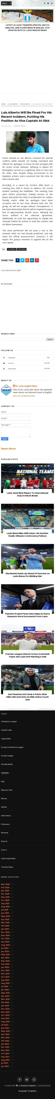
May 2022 (5, 1031)
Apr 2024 (5, 957)
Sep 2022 (5, 1018)
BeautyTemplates (28, 1085)
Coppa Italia (6, 738)
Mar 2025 (5, 922)
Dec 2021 (5, 1047)
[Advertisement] (27, 64)
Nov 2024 (5, 935)
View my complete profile (24, 396)
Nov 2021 (5, 1050)
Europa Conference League (12, 747)
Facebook (29, 358)
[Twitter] (48, 3)
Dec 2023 (5, 970)
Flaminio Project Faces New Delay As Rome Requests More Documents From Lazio (27, 615)
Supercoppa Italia (8, 858)
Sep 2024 (5, 941)
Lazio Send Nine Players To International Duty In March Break (27, 494)
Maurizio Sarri (6, 790)
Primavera (5, 824)
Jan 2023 (5, 1005)
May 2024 (5, 954)
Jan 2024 (5, 967)
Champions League (9, 721)
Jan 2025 (5, 929)
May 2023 (5, 993)
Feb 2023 (5, 1002)
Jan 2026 (5, 890)
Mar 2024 (5, 961)
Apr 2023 (5, 996)
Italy (2, 781)
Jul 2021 (4, 1063)
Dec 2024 (5, 932)
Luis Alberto (12, 104)
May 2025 (5, 916)
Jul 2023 (4, 986)
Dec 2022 (5, 1008)
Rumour (4, 841)
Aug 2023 (5, 983)
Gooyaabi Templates (27, 1091)
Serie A (4, 850)
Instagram (29, 369)
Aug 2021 (5, 1060)
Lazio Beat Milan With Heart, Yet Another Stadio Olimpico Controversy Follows (27, 534)
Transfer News (7, 867)
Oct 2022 (5, 1015)
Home (3, 104)
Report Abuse (8, 448)
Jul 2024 (4, 948)
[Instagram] (52, 3)
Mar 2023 (5, 999)
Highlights (5, 773)
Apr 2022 (5, 1034)
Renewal (4, 832)
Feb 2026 (5, 887)
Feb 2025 (5, 925)
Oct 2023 (5, 977)
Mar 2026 (5, 884)
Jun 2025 (5, 913)
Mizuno (4, 798)
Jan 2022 (5, 1044)
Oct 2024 (5, 938)
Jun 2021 (5, 1066)
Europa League (7, 755)
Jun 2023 (5, 989)
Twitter (29, 363)
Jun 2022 (5, 1028)
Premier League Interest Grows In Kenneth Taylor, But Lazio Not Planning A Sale (27, 655)
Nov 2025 (5, 897)
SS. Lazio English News (26, 386)
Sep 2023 (5, 980)
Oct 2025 (5, 900)
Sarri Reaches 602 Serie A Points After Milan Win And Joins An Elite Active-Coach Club (27, 697)
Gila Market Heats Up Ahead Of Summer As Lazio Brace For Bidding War (27, 574)
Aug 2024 (5, 945)
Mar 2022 (5, 1037)
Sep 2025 (5, 903)
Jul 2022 (4, 1024)
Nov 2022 (5, 1012)
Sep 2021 (5, 1056)
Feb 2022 (5, 1040)
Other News (25, 104)
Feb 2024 (5, 964)
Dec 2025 (5, 893)
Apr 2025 (5, 919)
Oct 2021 (5, 1053)
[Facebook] (44, 3)
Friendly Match (7, 764)
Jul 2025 (4, 909)
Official (4, 807)
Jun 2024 (5, 951)
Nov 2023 (5, 973)
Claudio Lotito (6, 730)
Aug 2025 (5, 906)
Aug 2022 (5, 1021)
